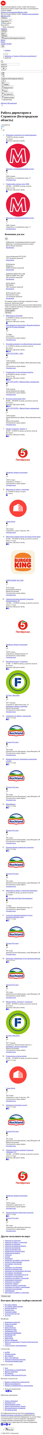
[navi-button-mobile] (3, 46)
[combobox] (10, 64)
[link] (4, 35)
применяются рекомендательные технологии (17, 1414)
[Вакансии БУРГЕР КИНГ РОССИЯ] (23, 562)
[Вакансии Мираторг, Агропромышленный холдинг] (23, 156)
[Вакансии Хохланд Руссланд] (23, 731)
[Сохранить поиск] (3, 74)
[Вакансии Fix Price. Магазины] (23, 682)
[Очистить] (3, 68)
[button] (3, 40)
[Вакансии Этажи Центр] (23, 508)
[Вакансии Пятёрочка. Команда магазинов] (23, 455)
